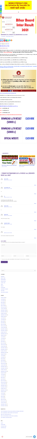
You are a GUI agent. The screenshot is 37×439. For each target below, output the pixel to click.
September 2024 (4, 333)
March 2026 (3, 305)
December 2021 (3, 385)
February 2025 (3, 325)
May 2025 (2, 321)
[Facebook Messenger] (9, 40)
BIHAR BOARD (8, 36)
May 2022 (2, 377)
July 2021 (2, 393)
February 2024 (3, 344)
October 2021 (3, 388)
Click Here (7, 43)
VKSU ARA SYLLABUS (4, 292)
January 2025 (3, 327)
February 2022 (3, 382)
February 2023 (3, 363)
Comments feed (3, 426)
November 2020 (3, 405)
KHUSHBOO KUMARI (7, 223)
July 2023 (2, 355)
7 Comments (3, 36)
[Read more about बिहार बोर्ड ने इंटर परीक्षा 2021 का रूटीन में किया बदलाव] (10, 159)
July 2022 (2, 374)
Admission (2, 276)
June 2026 (2, 300)
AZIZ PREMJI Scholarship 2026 (6, 417)
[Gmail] (1, 15)
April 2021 (2, 397)
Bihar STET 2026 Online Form (6, 414)
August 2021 (3, 391)
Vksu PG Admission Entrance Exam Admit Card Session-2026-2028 (12, 411)
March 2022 (3, 380)
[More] (11, 40)
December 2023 (3, 347)
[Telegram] (1, 13)
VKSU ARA (2, 290)
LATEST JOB (3, 282)
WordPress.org (3, 427)
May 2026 (2, 302)
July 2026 (2, 299)
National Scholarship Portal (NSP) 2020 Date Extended (26, 165)
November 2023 (3, 349)
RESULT (12, 36)
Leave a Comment (4, 166)
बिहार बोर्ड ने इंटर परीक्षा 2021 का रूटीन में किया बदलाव (9, 165)
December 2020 (3, 404)
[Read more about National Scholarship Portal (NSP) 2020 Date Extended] (27, 159)
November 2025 (3, 311)
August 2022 (3, 372)
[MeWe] (6, 40)
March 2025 (3, 324)
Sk (4, 196)
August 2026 (3, 297)
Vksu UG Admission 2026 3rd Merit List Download (9, 412)
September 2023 (4, 352)
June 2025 (2, 319)
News (2, 284)
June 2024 (3, 338)
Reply (35, 185)
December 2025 (3, 310)
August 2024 (3, 335)
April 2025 (2, 322)
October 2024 (3, 332)
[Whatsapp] (8, 40)
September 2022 (4, 371)
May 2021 (2, 396)
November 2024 (3, 330)
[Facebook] (1, 40)
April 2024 (2, 341)
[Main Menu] (18, 12)
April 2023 (2, 360)
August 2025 (3, 316)
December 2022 (3, 366)
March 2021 (3, 399)
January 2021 (3, 402)
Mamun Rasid (6, 214)
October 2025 (3, 313)
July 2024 (2, 336)
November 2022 (3, 368)
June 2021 (2, 394)
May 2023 (2, 358)
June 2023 (2, 357)
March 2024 (3, 343)
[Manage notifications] (2, 436)
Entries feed (3, 424)
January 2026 (3, 308)
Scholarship (3, 287)
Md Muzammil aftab (7, 187)
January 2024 (3, 346)
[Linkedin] (1, 9)
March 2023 (3, 361)
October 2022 (3, 369)
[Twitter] (2, 40)
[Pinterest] (4, 40)
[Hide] (0, 18)
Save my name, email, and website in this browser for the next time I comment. (15, 259)
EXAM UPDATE (3, 281)
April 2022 (2, 379)
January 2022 (3, 383)
